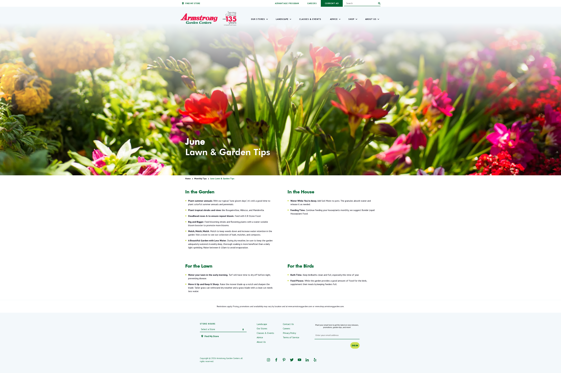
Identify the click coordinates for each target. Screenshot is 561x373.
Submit (379, 3)
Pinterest (284, 359)
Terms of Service (291, 337)
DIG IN (355, 345)
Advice (260, 337)
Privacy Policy (289, 333)
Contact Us (288, 324)
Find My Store (212, 336)
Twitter (291, 359)
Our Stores (262, 328)
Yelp (315, 359)
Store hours (207, 323)
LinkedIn (307, 359)
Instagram (268, 359)
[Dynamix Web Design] (354, 360)
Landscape (262, 324)
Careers (286, 328)
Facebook (276, 359)
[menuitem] (259, 19)
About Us (261, 341)
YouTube (299, 359)
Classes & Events (265, 333)
